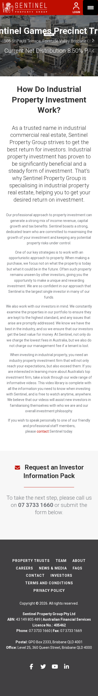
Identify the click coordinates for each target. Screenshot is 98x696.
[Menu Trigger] (90, 7)
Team (61, 561)
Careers (24, 568)
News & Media (53, 568)
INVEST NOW (49, 34)
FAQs (77, 568)
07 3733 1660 (35, 505)
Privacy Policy (49, 591)
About (79, 561)
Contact (35, 575)
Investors (61, 575)
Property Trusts (31, 561)
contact (43, 431)
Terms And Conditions (49, 583)
